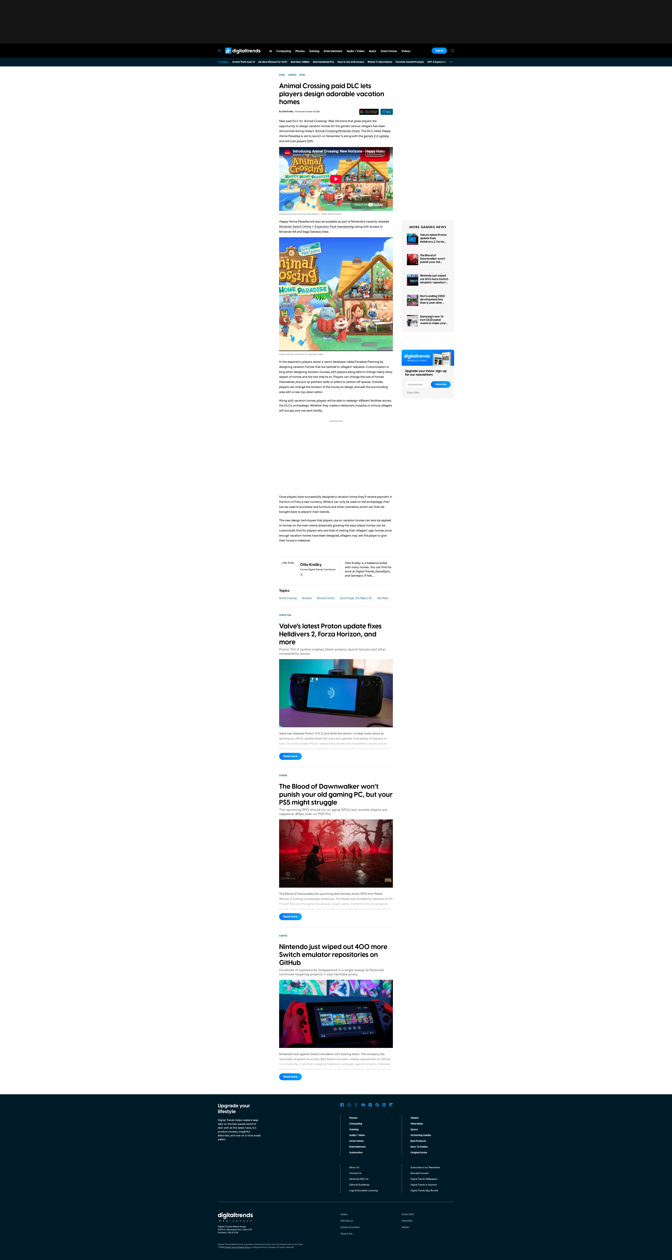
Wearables (417, 1124)
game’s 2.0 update (376, 136)
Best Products (418, 1141)
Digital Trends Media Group (237, 1247)
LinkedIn (384, 1104)
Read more (290, 756)
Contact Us (355, 1173)
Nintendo (307, 597)
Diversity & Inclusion (350, 1227)
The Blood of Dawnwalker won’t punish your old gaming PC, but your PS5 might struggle (433, 262)
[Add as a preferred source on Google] (369, 112)
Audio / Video (357, 1135)
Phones (353, 1118)
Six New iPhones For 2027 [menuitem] (272, 62)
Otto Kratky (287, 111)
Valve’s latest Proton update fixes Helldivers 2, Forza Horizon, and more (433, 240)
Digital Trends (236, 55)
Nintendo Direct (337, 131)
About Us (354, 1167)
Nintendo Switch (326, 597)
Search (452, 51)
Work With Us (346, 1220)
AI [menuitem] (270, 51)
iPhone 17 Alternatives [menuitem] (380, 62)
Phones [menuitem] (300, 51)
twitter (301, 574)
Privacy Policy (413, 392)
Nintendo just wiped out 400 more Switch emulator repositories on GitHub (434, 281)
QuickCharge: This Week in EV (356, 597)
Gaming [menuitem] (314, 51)
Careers (343, 1214)
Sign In (439, 51)
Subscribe (440, 384)
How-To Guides (419, 1147)
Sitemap (405, 1227)
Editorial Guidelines (359, 1184)
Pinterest (377, 1104)
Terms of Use (346, 1233)
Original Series (419, 1152)
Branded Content (420, 1173)
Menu (219, 51)
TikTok (370, 1104)
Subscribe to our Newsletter (425, 1167)
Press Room (407, 1220)
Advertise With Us (359, 1178)
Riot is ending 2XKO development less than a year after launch (432, 301)
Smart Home (356, 1141)
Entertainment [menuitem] (333, 51)
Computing (355, 1124)
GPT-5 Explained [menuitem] (436, 62)
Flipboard (391, 1104)
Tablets (415, 1118)
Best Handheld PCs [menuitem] (323, 62)
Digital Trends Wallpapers (424, 1178)
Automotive (356, 1152)
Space (414, 1129)
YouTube (363, 1104)
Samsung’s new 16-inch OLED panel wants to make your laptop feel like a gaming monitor (433, 323)
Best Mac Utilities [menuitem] (300, 62)
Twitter (356, 1104)
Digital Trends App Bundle (424, 1190)
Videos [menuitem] (405, 51)
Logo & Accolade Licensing (363, 1190)
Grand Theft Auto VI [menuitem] (243, 62)
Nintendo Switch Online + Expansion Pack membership (316, 226)
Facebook (342, 1104)
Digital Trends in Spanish (424, 1184)
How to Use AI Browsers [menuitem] (351, 62)
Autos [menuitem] (372, 51)
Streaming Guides (421, 1135)
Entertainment (357, 1147)
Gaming (354, 1129)
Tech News (382, 597)
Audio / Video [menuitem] (356, 51)
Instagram (349, 1104)
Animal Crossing (288, 597)
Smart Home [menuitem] (389, 51)
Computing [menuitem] (283, 51)
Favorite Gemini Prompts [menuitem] (410, 62)
